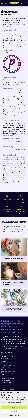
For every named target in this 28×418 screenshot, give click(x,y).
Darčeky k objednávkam (7, 356)
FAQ (2, 360)
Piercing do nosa (5, 380)
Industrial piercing (5, 385)
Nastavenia (14, 411)
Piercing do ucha (5, 384)
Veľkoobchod (4, 358)
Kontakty (3, 361)
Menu (4, 3)
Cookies (3, 374)
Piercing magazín (5, 367)
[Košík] (25, 3)
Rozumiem (14, 407)
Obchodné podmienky (7, 373)
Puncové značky (5, 369)
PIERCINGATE (14, 3)
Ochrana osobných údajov (8, 371)
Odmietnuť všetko (14, 415)
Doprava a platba (6, 355)
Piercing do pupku (6, 382)
